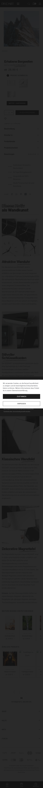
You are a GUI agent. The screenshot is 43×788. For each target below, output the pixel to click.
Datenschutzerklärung (19, 390)
